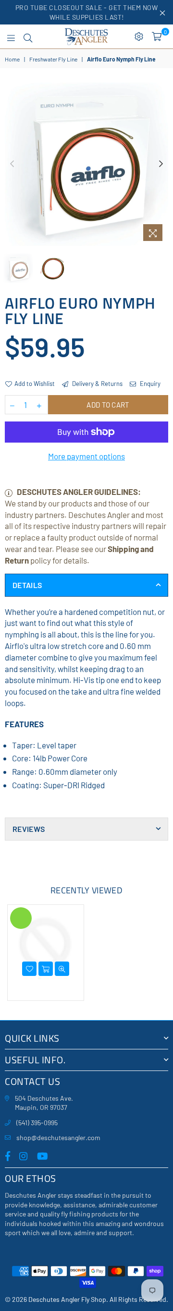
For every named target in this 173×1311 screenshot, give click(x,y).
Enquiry (149, 383)
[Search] (28, 36)
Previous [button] (12, 164)
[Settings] (139, 36)
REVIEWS (28, 828)
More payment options (86, 456)
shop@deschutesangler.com (58, 1137)
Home (12, 59)
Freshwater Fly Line (53, 59)
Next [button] (161, 164)
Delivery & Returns (97, 383)
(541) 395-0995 (37, 1123)
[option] (86, 164)
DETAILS (27, 584)
